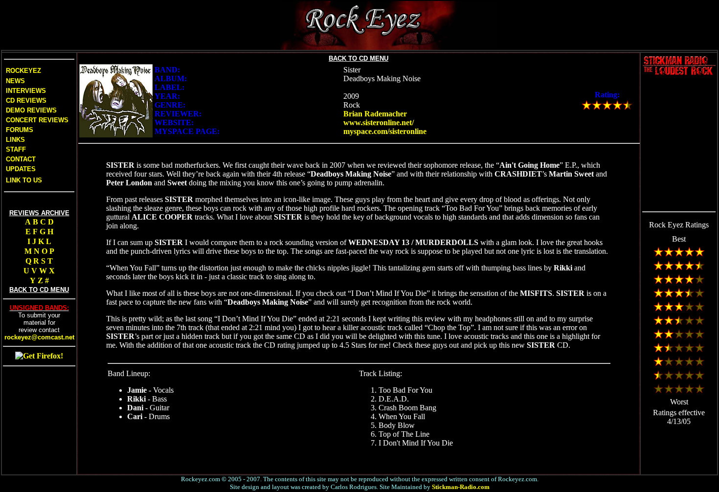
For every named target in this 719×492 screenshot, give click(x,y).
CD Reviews (25, 100)
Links (15, 139)
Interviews (25, 90)
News (14, 81)
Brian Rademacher (375, 114)
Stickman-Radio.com (461, 487)
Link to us (23, 180)
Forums (19, 130)
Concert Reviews (37, 120)
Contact (21, 159)
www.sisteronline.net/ (378, 122)
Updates (20, 169)
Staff (16, 149)
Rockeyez (23, 70)
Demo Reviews (30, 110)
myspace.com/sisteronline (385, 131)
